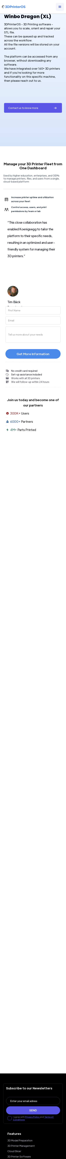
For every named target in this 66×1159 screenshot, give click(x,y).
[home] (13, 7)
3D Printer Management (21, 1145)
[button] (60, 7)
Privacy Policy (32, 1117)
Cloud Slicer (14, 1151)
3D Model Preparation (19, 1140)
